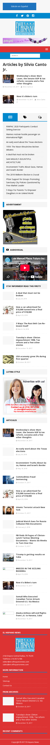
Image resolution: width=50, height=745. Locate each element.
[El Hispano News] (25, 645)
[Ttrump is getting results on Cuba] (8, 560)
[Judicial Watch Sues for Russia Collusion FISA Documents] (8, 527)
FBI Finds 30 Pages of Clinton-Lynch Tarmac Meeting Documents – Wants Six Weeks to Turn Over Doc (31, 539)
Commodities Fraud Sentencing (25, 478)
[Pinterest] (27, 15)
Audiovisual (16, 250)
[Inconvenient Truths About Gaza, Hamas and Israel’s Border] (8, 468)
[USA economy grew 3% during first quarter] (8, 362)
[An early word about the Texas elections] (8, 454)
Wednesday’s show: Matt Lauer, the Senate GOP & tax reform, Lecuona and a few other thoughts (31, 80)
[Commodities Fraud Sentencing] (8, 482)
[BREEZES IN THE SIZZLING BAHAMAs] (8, 574)
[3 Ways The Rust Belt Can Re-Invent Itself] (8, 329)
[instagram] (33, 15)
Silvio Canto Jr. (28, 87)
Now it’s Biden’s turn (27, 96)
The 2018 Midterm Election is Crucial (22, 174)
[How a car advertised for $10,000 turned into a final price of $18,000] (8, 312)
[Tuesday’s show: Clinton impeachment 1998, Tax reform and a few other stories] (8, 343)
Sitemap (6, 681)
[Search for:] (25, 55)
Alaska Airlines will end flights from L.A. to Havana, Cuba (31, 614)
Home (5, 676)
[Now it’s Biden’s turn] (8, 588)
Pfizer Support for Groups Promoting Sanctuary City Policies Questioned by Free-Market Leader (23, 182)
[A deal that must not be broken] (8, 298)
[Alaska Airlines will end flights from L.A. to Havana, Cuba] (8, 618)
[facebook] (16, 15)
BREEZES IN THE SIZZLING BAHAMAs (28, 569)
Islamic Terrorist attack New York (30, 508)
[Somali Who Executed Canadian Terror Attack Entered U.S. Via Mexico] (8, 602)
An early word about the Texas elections (24, 142)
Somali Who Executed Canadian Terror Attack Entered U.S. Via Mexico (28, 599)
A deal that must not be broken (20, 154)
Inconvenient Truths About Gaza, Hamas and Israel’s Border (31, 464)
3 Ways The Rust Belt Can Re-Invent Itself (30, 324)
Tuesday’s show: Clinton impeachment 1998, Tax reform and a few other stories (28, 341)
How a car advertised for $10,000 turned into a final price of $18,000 (29, 309)
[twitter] (22, 15)
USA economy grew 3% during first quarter (31, 357)
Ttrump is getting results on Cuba (30, 555)
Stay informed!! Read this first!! (23, 286)
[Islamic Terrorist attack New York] (8, 513)
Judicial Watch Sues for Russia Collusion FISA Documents (31, 522)
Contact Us (7, 685)
